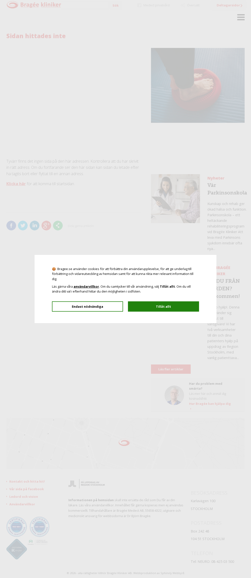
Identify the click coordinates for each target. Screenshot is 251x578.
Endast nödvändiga (87, 306)
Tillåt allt (163, 306)
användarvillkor (86, 286)
